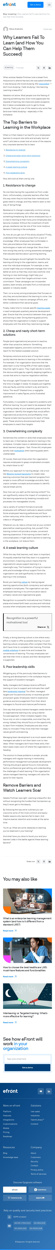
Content (34, 1124)
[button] (49, 5)
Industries (35, 1116)
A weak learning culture (16, 167)
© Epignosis (20, 1242)
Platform (7, 1111)
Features (7, 1116)
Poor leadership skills (15, 173)
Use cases (35, 1111)
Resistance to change (15, 150)
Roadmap (7, 1136)
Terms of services (38, 1174)
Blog (5, 14)
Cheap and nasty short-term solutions (23, 156)
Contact (34, 1166)
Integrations (8, 1120)
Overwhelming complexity (17, 161)
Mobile (6, 1128)
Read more (8, 931)
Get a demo (35, 5)
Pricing (6, 1132)
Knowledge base (10, 1157)
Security (34, 1161)
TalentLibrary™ (37, 1120)
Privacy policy (37, 1170)
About (33, 1153)
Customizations (10, 1124)
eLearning (12, 14)
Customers (36, 1157)
